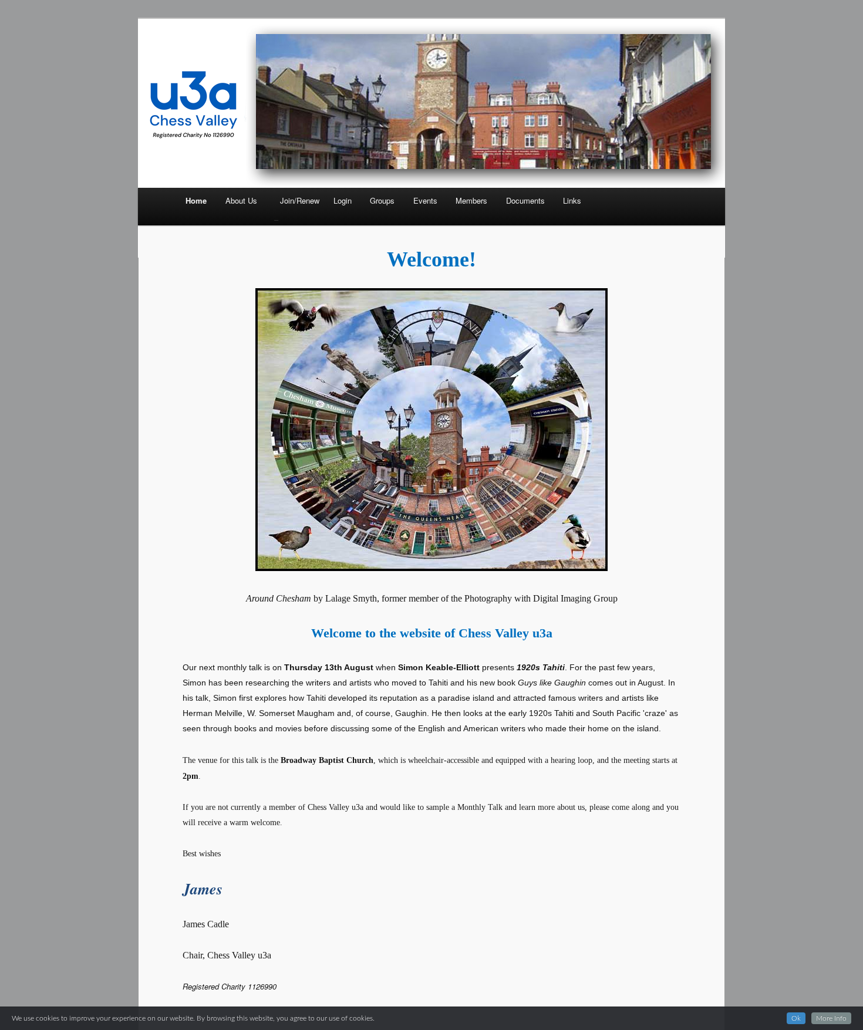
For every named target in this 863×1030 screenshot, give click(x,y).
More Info (831, 1018)
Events (425, 200)
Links (572, 200)
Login (342, 200)
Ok (796, 1018)
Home (196, 200)
